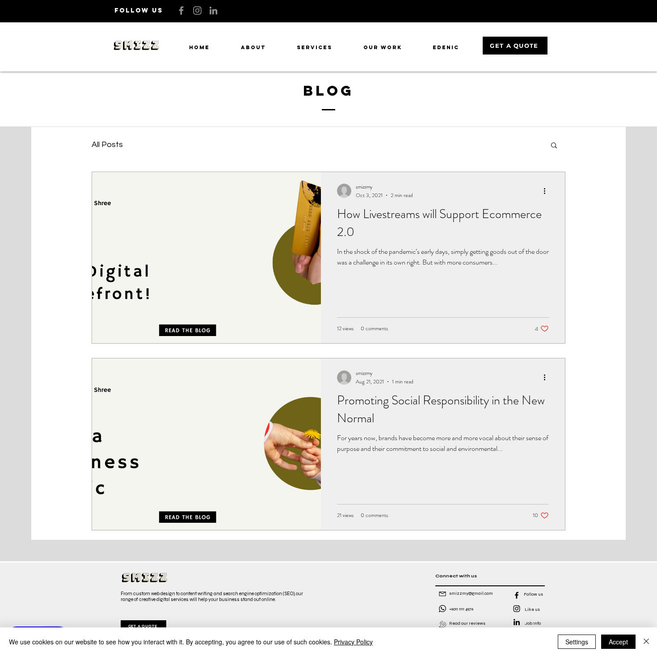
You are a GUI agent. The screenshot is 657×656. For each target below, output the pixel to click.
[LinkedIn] (213, 10)
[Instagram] (197, 10)
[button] (554, 146)
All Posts (107, 144)
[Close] (646, 642)
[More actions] (547, 190)
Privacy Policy (353, 641)
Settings (576, 641)
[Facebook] (181, 10)
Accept (618, 641)
